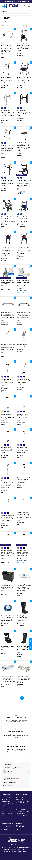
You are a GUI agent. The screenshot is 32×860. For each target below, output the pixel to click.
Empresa (18, 805)
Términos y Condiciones (22, 811)
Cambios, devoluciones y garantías (8, 798)
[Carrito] (25, 6)
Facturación (5, 808)
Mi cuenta (4, 818)
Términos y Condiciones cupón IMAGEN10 (22, 798)
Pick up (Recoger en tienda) (7, 810)
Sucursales (19, 807)
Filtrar (6, 25)
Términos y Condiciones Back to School (22, 802)
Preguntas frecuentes (7, 803)
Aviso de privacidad (21, 809)
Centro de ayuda (6, 801)
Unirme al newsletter (7, 813)
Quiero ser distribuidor (22, 815)
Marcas (4, 805)
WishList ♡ (4, 815)
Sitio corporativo (20, 813)
